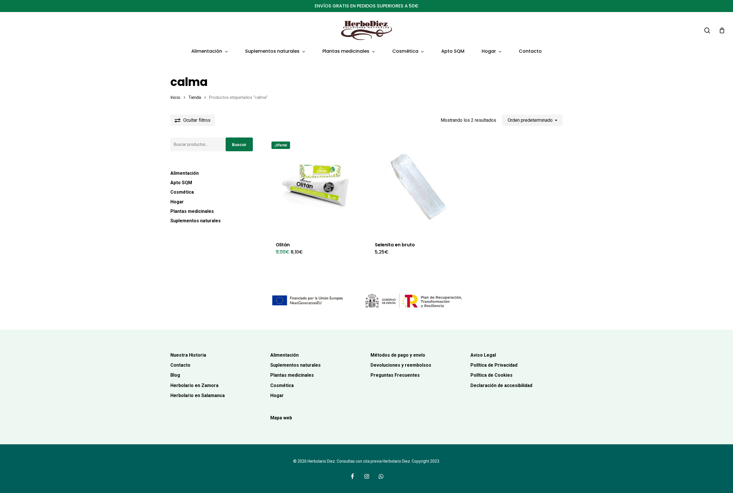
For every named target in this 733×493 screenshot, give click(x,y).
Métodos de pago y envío (398, 355)
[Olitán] (316, 186)
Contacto (180, 365)
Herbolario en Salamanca (197, 395)
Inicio (175, 97)
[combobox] (532, 120)
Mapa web (281, 418)
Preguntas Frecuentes (395, 375)
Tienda (194, 97)
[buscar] (707, 31)
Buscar (239, 145)
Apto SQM (181, 182)
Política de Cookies (491, 375)
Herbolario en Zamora (194, 385)
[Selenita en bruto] (415, 186)
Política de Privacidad (493, 365)
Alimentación (184, 173)
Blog (175, 375)
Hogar (177, 202)
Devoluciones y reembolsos (401, 365)
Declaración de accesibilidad (501, 385)
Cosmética (182, 192)
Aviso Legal (483, 355)
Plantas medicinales (192, 211)
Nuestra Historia (188, 355)
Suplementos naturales (195, 220)
